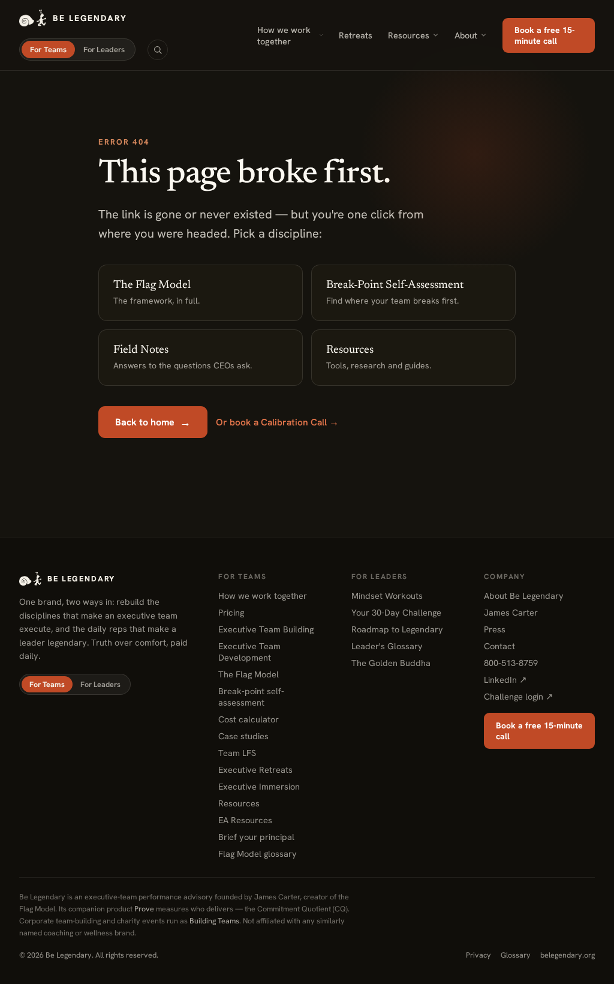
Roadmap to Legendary (397, 629)
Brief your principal (256, 836)
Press (494, 629)
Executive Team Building (266, 629)
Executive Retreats (255, 769)
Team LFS (237, 752)
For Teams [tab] (48, 49)
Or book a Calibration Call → (277, 422)
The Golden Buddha (391, 662)
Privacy (478, 955)
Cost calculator (248, 719)
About (466, 35)
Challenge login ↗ (518, 696)
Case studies (243, 736)
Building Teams (214, 921)
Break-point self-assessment (251, 696)
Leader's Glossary (387, 646)
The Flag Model (248, 674)
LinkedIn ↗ (505, 679)
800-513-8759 (511, 662)
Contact (499, 646)
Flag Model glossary (257, 853)
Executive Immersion (259, 786)
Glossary (516, 955)
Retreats (355, 35)
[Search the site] (158, 50)
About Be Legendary (524, 595)
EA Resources (245, 820)
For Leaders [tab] (104, 49)
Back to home (153, 422)
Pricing (231, 612)
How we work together (284, 35)
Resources (408, 35)
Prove (144, 909)
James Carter (511, 612)
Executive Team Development (249, 651)
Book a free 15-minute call (544, 35)
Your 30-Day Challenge (396, 612)
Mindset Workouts (387, 595)
